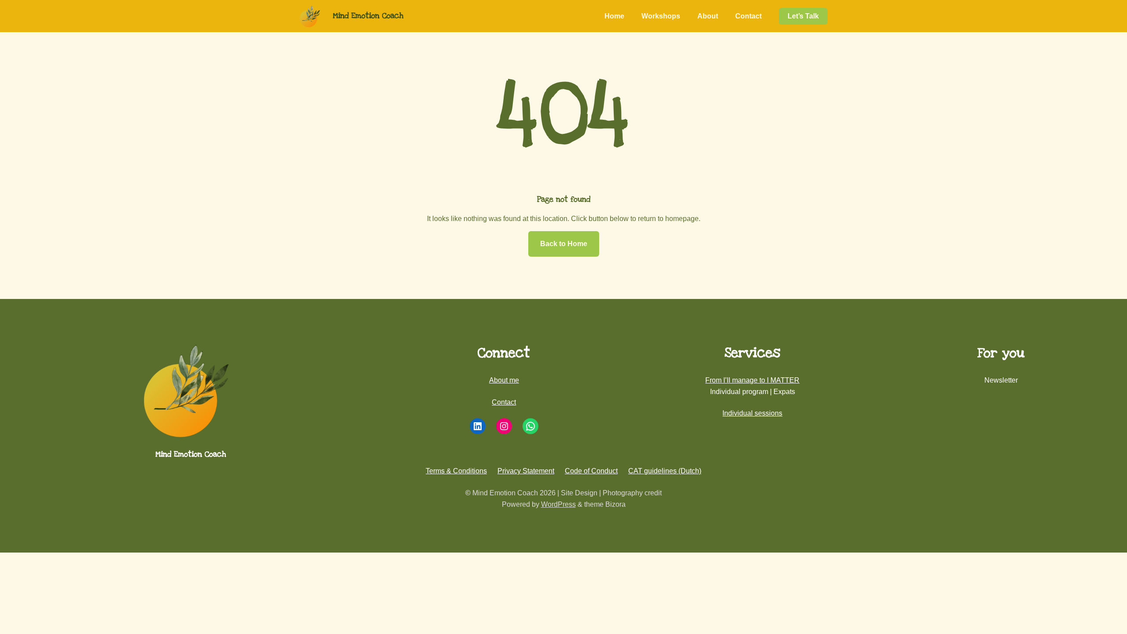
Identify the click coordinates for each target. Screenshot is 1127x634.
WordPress (558, 504)
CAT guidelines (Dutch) (664, 471)
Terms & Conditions (456, 471)
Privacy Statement (525, 471)
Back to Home (563, 243)
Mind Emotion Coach (368, 16)
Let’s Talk (803, 16)
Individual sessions (752, 413)
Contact (504, 402)
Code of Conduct (591, 471)
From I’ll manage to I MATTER (752, 380)
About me (504, 380)
